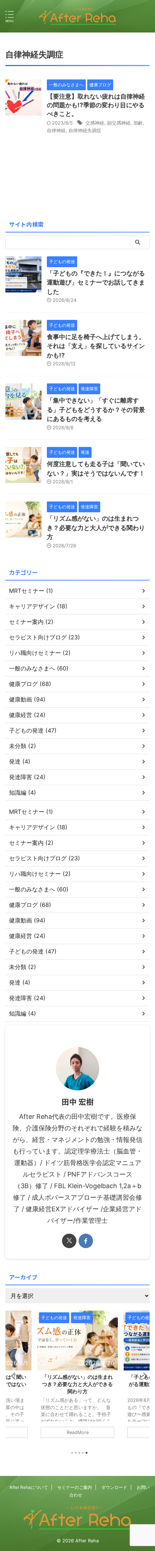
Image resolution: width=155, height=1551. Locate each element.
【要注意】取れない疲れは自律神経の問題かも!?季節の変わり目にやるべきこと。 (96, 105)
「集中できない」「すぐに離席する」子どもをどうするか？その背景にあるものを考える (96, 409)
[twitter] (69, 1241)
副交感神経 (118, 123)
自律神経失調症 (84, 130)
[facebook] (86, 1241)
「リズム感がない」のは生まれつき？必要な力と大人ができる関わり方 (96, 527)
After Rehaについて (28, 1487)
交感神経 (94, 123)
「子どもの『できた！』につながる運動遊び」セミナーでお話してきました (96, 282)
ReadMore (78, 1432)
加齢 (138, 123)
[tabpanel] (77, 1378)
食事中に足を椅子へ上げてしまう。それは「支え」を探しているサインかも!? (96, 346)
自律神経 (56, 130)
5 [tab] (86, 1452)
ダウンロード (114, 1487)
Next (143, 1375)
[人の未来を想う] (77, 16)
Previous (12, 1375)
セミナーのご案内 (74, 1487)
